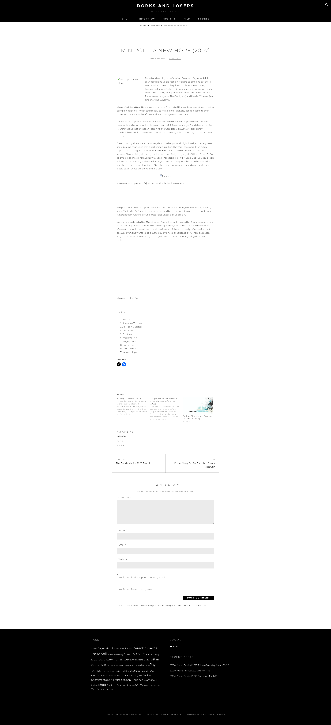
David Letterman (109, 659)
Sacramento (99, 679)
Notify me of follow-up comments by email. (141, 577)
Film (187, 19)
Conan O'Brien (133, 654)
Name (122, 530)
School (101, 685)
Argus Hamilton (107, 648)
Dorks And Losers (165, 5)
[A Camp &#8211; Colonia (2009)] (133, 406)
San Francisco (116, 679)
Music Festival (141, 671)
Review (147, 675)
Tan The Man (175, 59)
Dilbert (122, 660)
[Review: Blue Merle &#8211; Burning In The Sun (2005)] (198, 406)
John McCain (116, 671)
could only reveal (150, 125)
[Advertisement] (165, 69)
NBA (151, 671)
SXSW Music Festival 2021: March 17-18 (190, 670)
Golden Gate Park (117, 665)
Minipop (207, 78)
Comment (124, 497)
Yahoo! (110, 689)
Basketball (113, 654)
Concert (149, 654)
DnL (124, 19)
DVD (146, 659)
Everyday (155, 25)
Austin (121, 649)
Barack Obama (145, 648)
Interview (147, 19)
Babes (128, 648)
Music (167, 19)
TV (101, 689)
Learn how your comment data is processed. (182, 605)
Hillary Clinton (129, 665)
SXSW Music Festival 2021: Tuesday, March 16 (193, 676)
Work (105, 689)
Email (122, 545)
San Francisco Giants (139, 679)
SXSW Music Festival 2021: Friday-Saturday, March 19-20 (199, 665)
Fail (151, 660)
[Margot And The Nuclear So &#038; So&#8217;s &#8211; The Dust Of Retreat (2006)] (166, 409)
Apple (94, 648)
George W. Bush (100, 665)
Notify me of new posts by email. (135, 589)
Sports (203, 19)
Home (143, 25)
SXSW (139, 684)
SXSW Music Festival (152, 685)
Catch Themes (216, 714)
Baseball (99, 654)
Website (122, 559)
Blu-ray (120, 655)
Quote (139, 676)
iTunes (147, 665)
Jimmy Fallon (105, 671)
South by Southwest (117, 685)
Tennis (95, 689)
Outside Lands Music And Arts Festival (113, 675)
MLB (125, 671)
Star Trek (132, 685)
